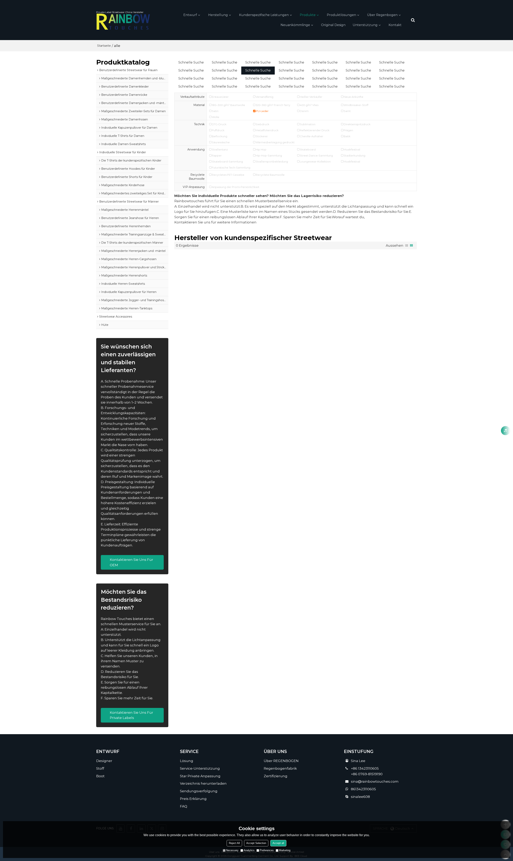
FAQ (183, 806)
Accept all (278, 843)
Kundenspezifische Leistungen (264, 15)
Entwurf (190, 15)
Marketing (284, 850)
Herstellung (218, 15)
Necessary (232, 850)
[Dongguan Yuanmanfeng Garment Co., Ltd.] (123, 22)
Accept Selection (256, 843)
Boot (100, 776)
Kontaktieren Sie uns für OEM (131, 562)
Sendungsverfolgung (198, 791)
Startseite (104, 45)
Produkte (308, 15)
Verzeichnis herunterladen (203, 783)
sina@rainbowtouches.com (375, 781)
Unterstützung (365, 25)
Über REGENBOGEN (281, 761)
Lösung (186, 761)
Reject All (234, 843)
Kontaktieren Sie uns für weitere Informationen (215, 222)
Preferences (267, 850)
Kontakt (395, 25)
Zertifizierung (275, 776)
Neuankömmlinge (295, 25)
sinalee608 (360, 796)
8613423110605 (363, 789)
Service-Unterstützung (200, 768)
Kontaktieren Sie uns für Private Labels (131, 715)
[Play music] (505, 430)
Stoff (100, 768)
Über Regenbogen (382, 15)
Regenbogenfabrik (280, 768)
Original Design (333, 25)
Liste (406, 245)
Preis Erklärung (193, 798)
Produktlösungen (341, 15)
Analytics (249, 850)
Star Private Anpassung (200, 776)
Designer (104, 761)
